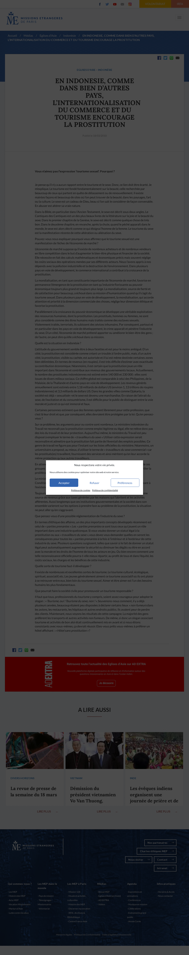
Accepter (64, 483)
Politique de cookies (80, 490)
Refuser (94, 483)
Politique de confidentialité (105, 490)
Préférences (125, 483)
